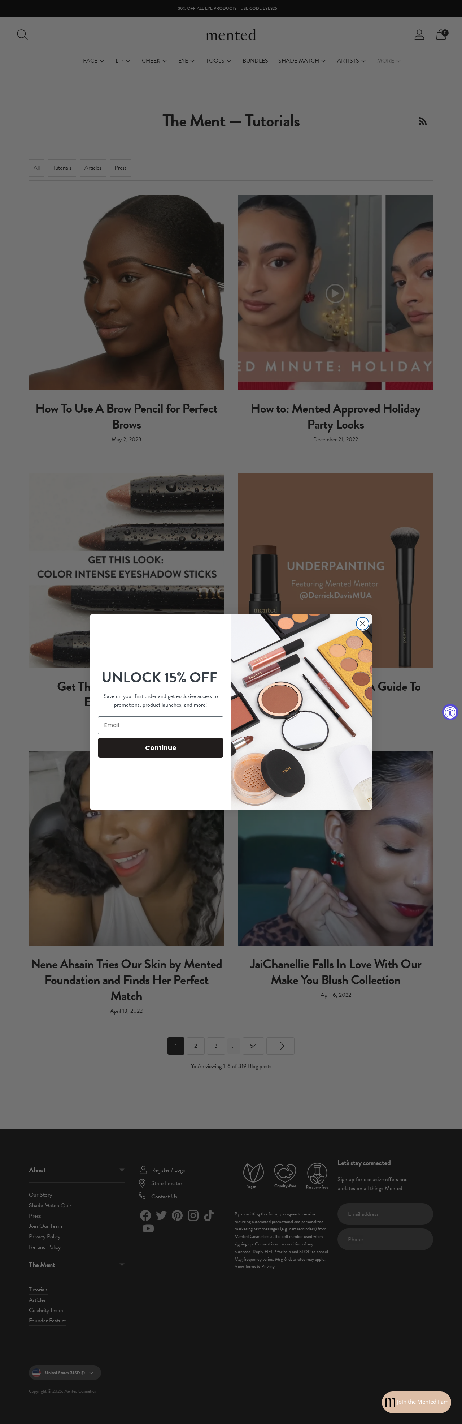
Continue (160, 747)
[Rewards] (416, 1402)
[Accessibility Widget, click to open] (450, 712)
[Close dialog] (362, 623)
